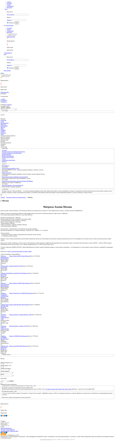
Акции (9, 4)
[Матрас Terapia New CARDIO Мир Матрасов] (5, 297)
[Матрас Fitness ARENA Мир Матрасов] (5, 259)
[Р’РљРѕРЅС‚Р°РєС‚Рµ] (1, 415)
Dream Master (4, 126)
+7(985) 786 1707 (11, 35)
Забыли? (9, 20)
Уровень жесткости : (6, 368)
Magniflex (3, 130)
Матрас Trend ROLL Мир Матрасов (18, 273)
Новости (4, 161)
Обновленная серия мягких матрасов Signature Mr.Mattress (17, 181)
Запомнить (12, 22)
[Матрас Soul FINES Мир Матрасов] (5, 349)
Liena (2, 134)
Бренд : (2, 374)
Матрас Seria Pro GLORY (16, 266)
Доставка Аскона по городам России (12, 153)
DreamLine (3, 120)
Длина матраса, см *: (6, 365)
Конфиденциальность (7, 156)
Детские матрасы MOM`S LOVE (10, 168)
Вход (6, 9)
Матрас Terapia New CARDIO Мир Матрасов (21, 293)
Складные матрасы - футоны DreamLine (12, 185)
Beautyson (3, 124)
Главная (3, 197)
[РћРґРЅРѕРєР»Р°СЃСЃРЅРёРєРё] (3, 415)
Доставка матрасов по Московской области (13, 151)
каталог (3, 107)
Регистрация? (9, 25)
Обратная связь (11, 36)
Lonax (2, 121)
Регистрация (10, 14)
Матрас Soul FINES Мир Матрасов (18, 346)
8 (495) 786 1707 (13, 34)
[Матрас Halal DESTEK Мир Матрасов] (5, 307)
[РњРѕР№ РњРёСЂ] (4, 415)
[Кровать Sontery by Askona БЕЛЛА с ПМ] (5, 319)
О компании (10, 6)
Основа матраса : (5, 371)
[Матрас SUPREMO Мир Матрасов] (5, 339)
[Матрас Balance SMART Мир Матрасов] (5, 286)
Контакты (9, 7)
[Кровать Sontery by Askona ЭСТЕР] (5, 329)
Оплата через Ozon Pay (8, 157)
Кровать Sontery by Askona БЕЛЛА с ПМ (20, 314)
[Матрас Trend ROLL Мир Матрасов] (5, 276)
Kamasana (3, 133)
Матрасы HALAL (6, 172)
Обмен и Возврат (6, 154)
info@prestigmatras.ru (6, 428)
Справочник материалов (8, 160)
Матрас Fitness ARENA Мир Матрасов (19, 256)
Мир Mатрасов (5, 123)
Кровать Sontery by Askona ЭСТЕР (18, 326)
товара (3, 99)
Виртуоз (3, 127)
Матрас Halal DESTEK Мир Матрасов (19, 304)
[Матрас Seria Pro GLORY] (5, 267)
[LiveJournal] (6, 415)
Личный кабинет (5, 431)
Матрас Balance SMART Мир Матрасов (19, 283)
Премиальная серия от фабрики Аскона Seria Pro (15, 177)
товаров (9, 104)
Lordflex (3, 131)
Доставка (9, 3)
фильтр (8, 107)
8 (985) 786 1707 (5, 425)
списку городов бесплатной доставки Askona (19, 251)
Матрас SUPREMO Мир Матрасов (18, 336)
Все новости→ (6, 165)
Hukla (2, 128)
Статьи (4, 158)
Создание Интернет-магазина (45, 439)
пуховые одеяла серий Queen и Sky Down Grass (58, 389)
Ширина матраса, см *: (7, 362)
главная (9, 2)
